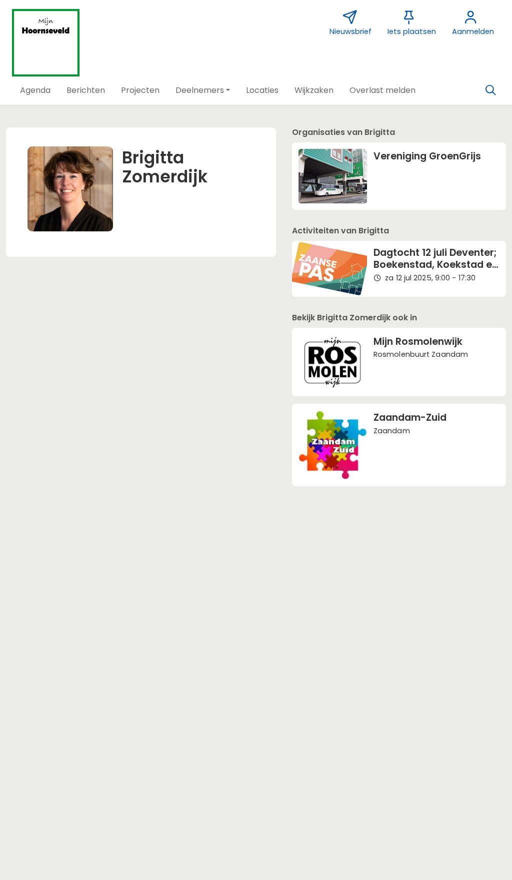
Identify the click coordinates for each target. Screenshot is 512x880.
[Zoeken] (490, 90)
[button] (35, 90)
